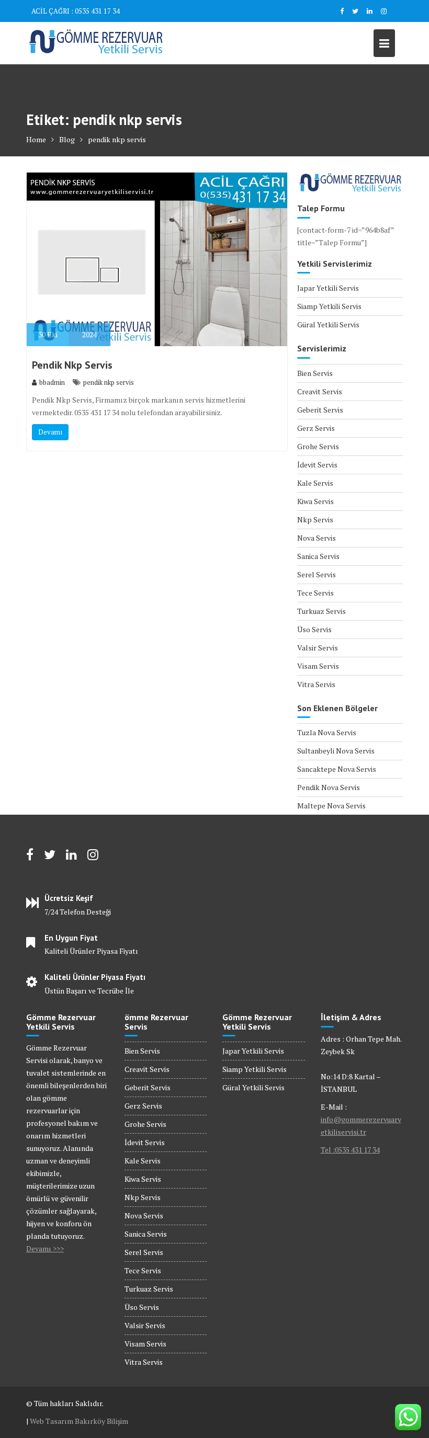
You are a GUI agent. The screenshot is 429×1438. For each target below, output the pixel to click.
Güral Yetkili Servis (328, 324)
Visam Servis (318, 666)
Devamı (50, 432)
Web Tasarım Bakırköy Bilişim (79, 1421)
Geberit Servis (320, 410)
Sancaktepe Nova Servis (336, 769)
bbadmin (52, 382)
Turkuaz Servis (321, 611)
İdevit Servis (317, 465)
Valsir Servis (317, 648)
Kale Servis (315, 483)
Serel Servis (316, 574)
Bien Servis (315, 373)
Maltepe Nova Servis (331, 806)
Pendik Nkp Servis (72, 365)
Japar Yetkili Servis (328, 288)
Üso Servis (314, 629)
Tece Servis (315, 593)
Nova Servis (316, 538)
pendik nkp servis (108, 382)
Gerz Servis (316, 428)
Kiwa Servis (315, 501)
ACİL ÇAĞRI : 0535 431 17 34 (75, 11)
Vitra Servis (316, 684)
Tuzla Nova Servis (326, 732)
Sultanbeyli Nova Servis (336, 751)
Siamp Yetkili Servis (329, 306)
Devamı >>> (45, 1248)
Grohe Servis (318, 446)
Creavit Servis (319, 391)
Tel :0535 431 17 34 (350, 1150)
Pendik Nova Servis (328, 787)
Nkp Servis (315, 519)
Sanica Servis (318, 556)
